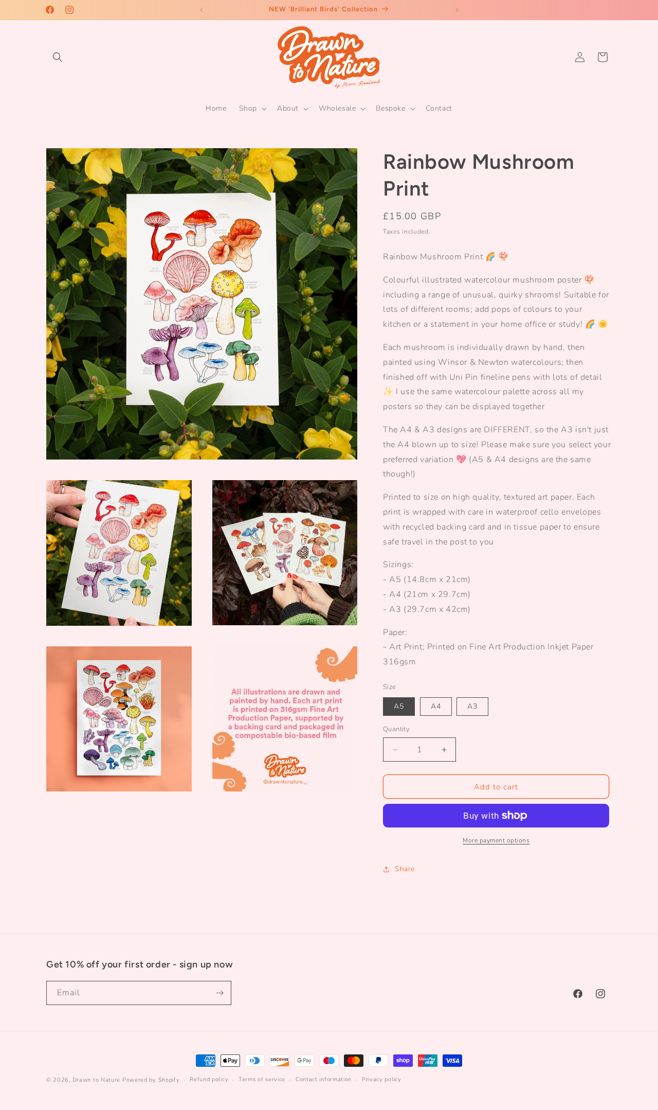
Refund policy (209, 1079)
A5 (399, 706)
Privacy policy (381, 1079)
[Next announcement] (457, 10)
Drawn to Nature (96, 1080)
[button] (57, 57)
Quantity (396, 729)
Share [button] (405, 869)
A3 (472, 706)
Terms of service (262, 1079)
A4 (436, 706)
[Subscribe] (219, 993)
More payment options (496, 840)
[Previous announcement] (201, 10)
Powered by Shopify (151, 1080)
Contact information (324, 1079)
